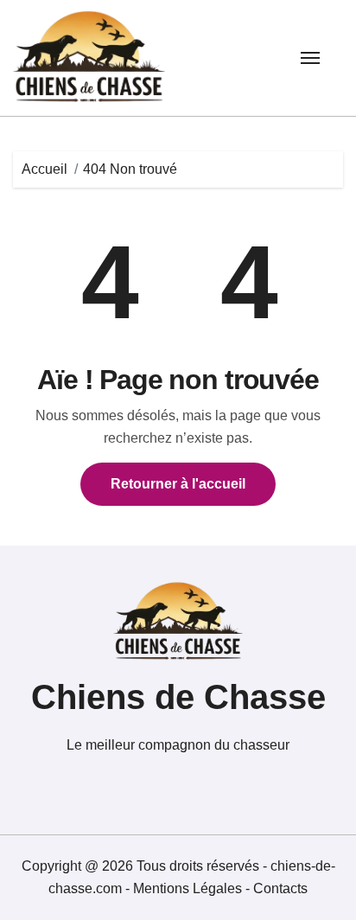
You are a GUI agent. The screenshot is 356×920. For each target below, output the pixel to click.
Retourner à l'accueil (178, 483)
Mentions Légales (189, 888)
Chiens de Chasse (178, 697)
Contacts (280, 888)
